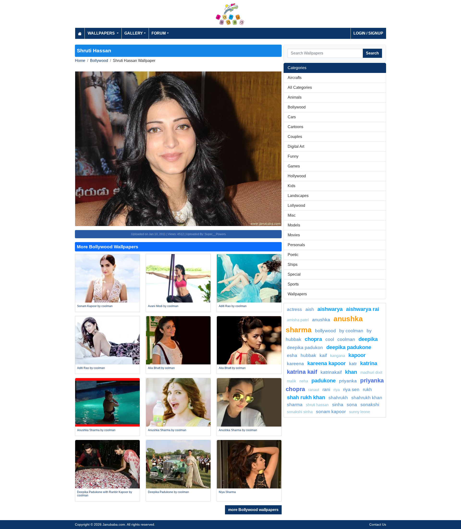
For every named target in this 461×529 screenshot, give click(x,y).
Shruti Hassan (317, 405)
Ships (292, 264)
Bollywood (99, 61)
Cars (292, 117)
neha (303, 381)
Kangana (337, 356)
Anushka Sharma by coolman (96, 430)
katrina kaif (302, 372)
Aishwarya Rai (362, 309)
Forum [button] (159, 33)
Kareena (295, 363)
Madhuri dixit (371, 372)
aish (309, 309)
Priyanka (348, 380)
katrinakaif (331, 372)
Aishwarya (330, 309)
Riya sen (351, 389)
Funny (293, 156)
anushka (321, 319)
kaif (323, 355)
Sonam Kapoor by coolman (95, 306)
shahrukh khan (366, 397)
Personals (296, 245)
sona (352, 404)
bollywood (325, 330)
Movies (294, 235)
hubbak (308, 355)
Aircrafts (295, 78)
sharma (295, 404)
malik (291, 381)
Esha (292, 355)
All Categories (300, 87)
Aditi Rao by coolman (233, 306)
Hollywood (297, 176)
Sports (293, 284)
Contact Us (377, 524)
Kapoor (357, 355)
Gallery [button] (133, 33)
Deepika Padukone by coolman (168, 492)
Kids (291, 186)
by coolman (351, 330)
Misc (292, 215)
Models (294, 225)
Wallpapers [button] (102, 33)
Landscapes (298, 196)
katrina (368, 363)
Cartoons (295, 127)
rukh (367, 389)
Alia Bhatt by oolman (161, 368)
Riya (337, 390)
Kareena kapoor (326, 363)
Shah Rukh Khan (306, 397)
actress (294, 309)
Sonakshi (369, 404)
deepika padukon (305, 347)
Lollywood (296, 205)
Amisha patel (298, 320)
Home (80, 61)
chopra (313, 339)
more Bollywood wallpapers (253, 510)
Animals (295, 97)
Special (294, 274)
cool (329, 339)
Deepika (368, 339)
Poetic (293, 255)
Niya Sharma (227, 492)
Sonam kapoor (331, 411)
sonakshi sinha (300, 412)
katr (353, 363)
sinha (337, 404)
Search (372, 53)
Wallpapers (297, 294)
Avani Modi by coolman (163, 306)
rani (326, 389)
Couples (295, 137)
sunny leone (359, 412)
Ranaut (313, 390)
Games (294, 166)
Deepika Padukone (348, 347)
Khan (351, 372)
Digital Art (296, 146)
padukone (323, 381)
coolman (346, 339)
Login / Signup (368, 33)
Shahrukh (338, 397)
